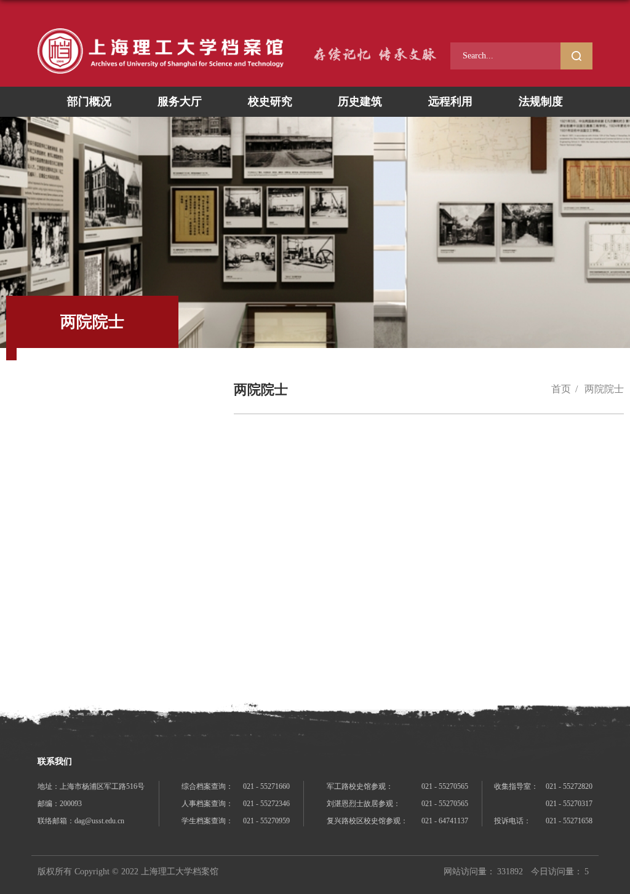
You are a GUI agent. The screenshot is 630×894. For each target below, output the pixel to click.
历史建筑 (360, 101)
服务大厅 (180, 101)
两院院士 (604, 389)
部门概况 (89, 101)
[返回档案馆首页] (161, 51)
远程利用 (450, 101)
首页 (561, 389)
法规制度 (541, 101)
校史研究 (270, 101)
